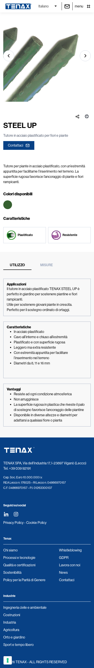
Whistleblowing (70, 550)
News (63, 572)
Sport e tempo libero (18, 645)
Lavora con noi (69, 565)
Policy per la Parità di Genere (24, 580)
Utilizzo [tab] (17, 265)
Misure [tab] (46, 265)
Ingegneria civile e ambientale (25, 607)
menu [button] (79, 6)
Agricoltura (11, 630)
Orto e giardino (14, 637)
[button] (8, 55)
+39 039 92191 (20, 468)
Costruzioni (11, 615)
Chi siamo (10, 550)
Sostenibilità (12, 572)
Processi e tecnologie (19, 558)
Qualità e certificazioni (19, 565)
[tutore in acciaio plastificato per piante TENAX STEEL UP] (47, 61)
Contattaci (15, 145)
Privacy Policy (13, 523)
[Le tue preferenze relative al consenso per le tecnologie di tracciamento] (7, 660)
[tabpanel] (47, 353)
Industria (9, 622)
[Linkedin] (6, 514)
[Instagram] (16, 514)
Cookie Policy (36, 523)
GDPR (63, 558)
